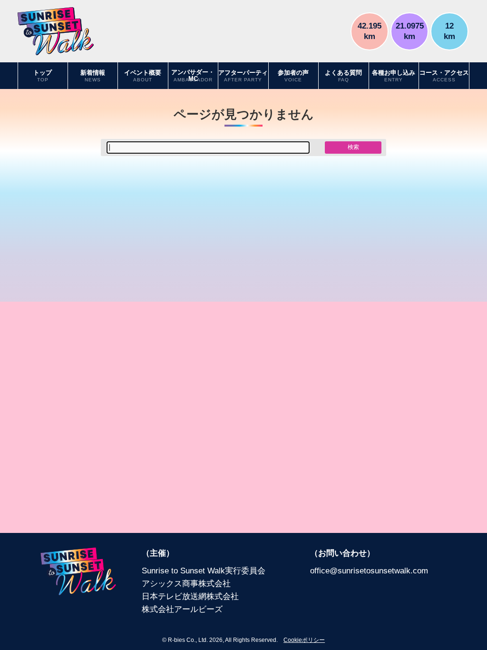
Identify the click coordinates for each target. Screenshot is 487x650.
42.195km (369, 30)
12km (449, 30)
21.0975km (410, 30)
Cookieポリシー (304, 640)
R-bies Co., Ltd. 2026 (195, 640)
